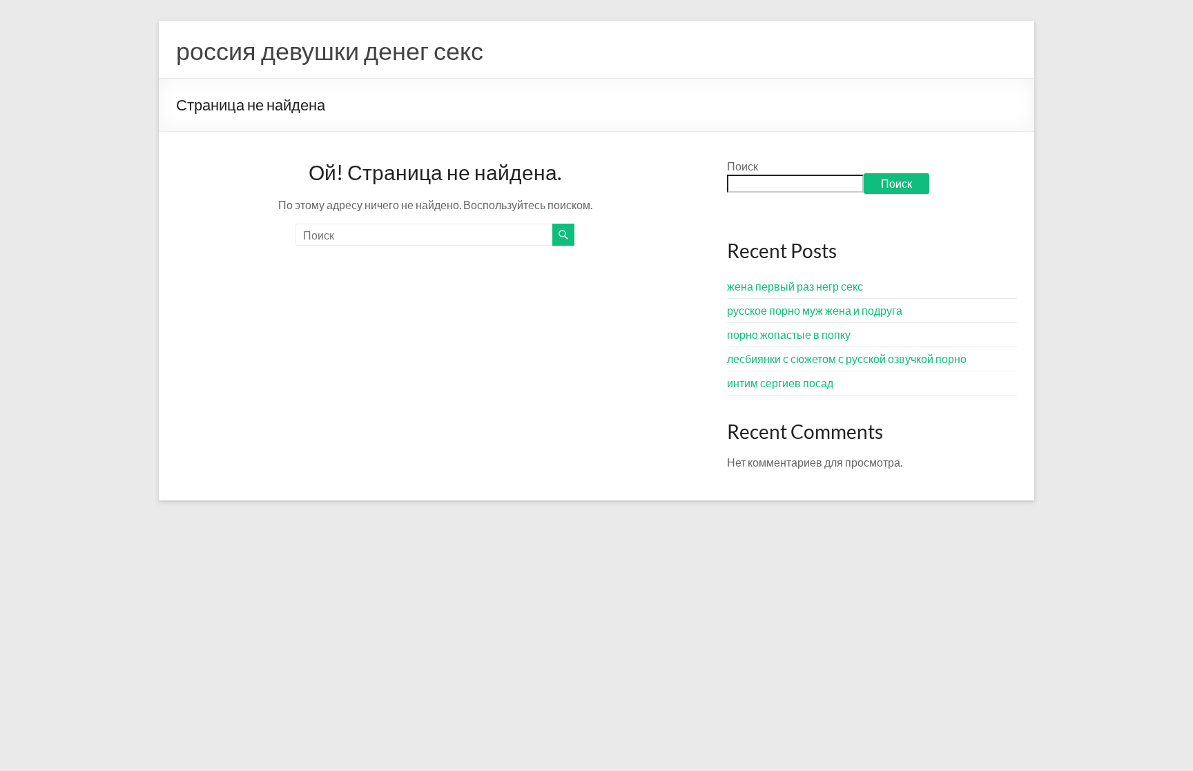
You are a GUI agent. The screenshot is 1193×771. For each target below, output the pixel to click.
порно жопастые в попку (789, 334)
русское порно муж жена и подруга (814, 310)
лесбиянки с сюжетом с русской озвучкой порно (847, 358)
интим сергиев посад (780, 382)
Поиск (742, 166)
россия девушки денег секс (329, 50)
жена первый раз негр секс (795, 286)
